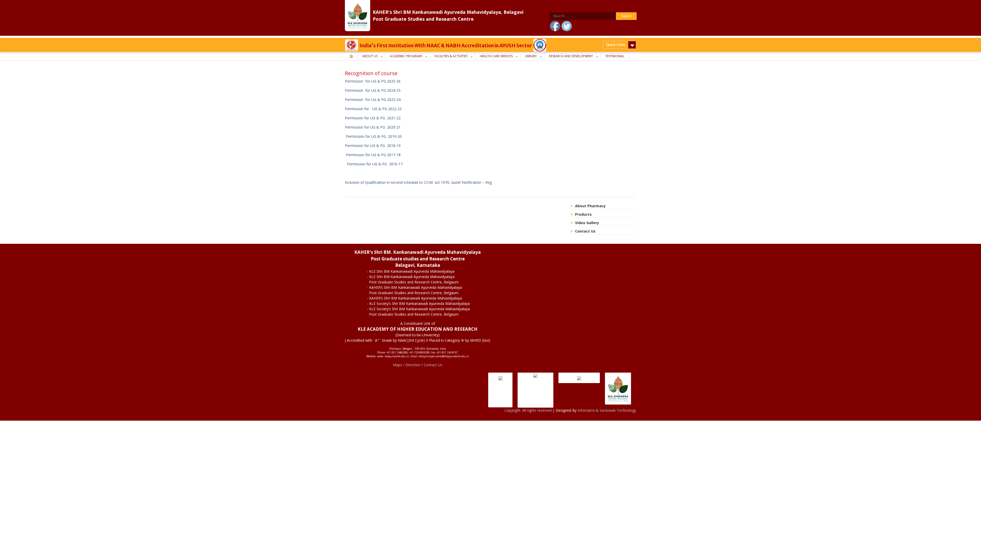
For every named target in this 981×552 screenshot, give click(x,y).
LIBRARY (531, 56)
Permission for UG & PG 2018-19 (373, 145)
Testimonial (614, 56)
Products (583, 214)
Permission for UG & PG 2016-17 (374, 164)
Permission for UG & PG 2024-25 (373, 90)
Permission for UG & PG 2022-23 (374, 108)
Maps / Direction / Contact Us (417, 364)
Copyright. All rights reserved (529, 410)
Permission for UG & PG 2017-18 (373, 154)
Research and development (571, 56)
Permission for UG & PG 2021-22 (373, 118)
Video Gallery (587, 222)
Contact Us (585, 231)
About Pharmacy (590, 205)
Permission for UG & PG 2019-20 (374, 136)
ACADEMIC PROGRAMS (406, 56)
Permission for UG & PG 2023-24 (373, 99)
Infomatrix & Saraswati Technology (607, 410)
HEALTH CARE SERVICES (496, 56)
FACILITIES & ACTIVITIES (451, 56)
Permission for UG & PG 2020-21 (373, 127)
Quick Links (615, 44)
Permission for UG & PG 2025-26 (373, 81)
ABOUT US (370, 56)
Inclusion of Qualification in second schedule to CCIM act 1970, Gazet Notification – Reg (419, 182)
